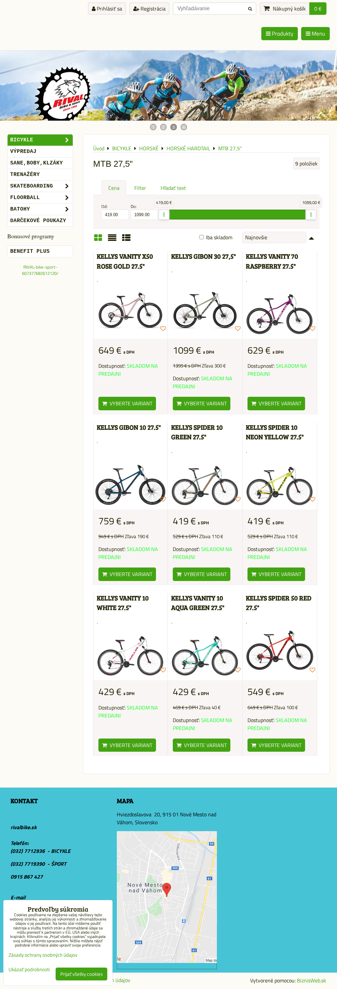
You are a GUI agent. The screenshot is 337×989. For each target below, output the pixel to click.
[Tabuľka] (126, 240)
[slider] (163, 214)
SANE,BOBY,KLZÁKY (36, 163)
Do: (134, 206)
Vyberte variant (129, 403)
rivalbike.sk (24, 827)
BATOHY (20, 209)
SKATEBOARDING (31, 186)
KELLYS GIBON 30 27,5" (203, 256)
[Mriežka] (98, 240)
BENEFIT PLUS (30, 251)
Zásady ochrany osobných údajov (43, 955)
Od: (104, 206)
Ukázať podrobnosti (29, 970)
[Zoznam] (112, 240)
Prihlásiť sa (108, 9)
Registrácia (152, 9)
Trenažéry (25, 175)
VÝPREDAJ (23, 152)
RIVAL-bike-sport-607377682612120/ (40, 270)
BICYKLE (21, 140)
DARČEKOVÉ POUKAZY (38, 221)
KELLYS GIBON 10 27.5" (129, 427)
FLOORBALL (25, 198)
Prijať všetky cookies (81, 974)
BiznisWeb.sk (311, 980)
